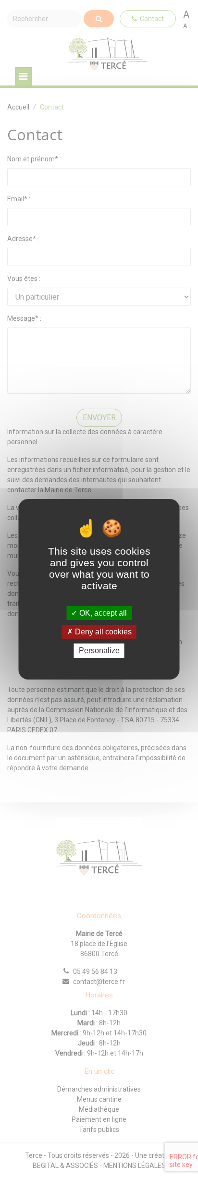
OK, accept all (102, 613)
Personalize (99, 650)
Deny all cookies (102, 632)
